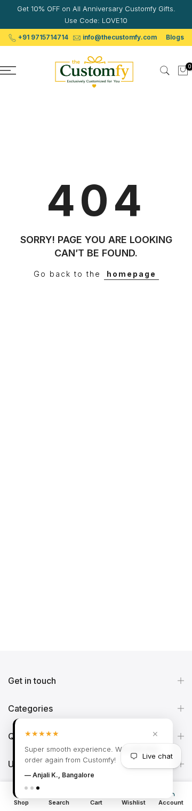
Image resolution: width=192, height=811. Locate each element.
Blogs (175, 37)
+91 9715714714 (43, 37)
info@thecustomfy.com (120, 37)
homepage (131, 273)
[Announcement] (96, 14)
